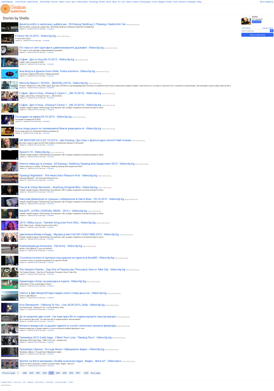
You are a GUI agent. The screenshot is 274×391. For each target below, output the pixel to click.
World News (45, 2)
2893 (51, 373)
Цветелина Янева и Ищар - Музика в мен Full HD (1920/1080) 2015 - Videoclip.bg (69, 234)
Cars (123, 2)
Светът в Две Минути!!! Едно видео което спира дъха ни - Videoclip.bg (63, 293)
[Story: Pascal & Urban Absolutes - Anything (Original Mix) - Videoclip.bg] (9, 190)
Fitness (169, 2)
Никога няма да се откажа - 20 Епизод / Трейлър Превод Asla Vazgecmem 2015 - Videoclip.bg (77, 163)
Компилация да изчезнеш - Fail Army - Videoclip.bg (50, 246)
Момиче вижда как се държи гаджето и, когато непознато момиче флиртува (67, 325)
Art (119, 2)
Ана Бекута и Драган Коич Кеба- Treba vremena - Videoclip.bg (57, 71)
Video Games (82, 2)
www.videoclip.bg (132, 24)
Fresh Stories (20, 2)
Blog (199, 2)
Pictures (54, 2)
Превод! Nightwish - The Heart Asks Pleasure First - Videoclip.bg (58, 175)
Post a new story (257, 35)
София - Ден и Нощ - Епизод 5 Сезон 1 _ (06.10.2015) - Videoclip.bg (60, 93)
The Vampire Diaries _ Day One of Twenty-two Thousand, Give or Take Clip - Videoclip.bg (72, 269)
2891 (38, 373)
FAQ (24, 382)
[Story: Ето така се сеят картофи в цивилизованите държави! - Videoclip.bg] (9, 51)
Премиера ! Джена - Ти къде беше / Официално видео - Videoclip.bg (61, 349)
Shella (36, 29)
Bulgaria (162, 2)
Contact (70, 382)
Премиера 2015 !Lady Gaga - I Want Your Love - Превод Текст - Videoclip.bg (65, 337)
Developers (192, 2)
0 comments (50, 29)
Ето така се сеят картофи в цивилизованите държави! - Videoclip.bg (61, 47)
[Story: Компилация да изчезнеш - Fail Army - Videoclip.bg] (9, 249)
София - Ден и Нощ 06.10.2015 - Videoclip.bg (46, 59)
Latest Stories (32, 2)
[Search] (271, 30)
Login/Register (7, 2)
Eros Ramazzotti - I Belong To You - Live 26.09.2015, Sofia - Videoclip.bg (62, 304)
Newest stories (39, 382)
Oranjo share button (61, 382)
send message (256, 22)
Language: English (267, 28)
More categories (266, 2)
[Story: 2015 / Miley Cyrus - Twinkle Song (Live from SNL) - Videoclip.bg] (9, 226)
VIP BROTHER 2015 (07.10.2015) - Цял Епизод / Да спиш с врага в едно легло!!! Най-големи (75, 140)
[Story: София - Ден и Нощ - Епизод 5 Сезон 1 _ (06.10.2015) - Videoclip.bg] (9, 96)
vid (25, 29)
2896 (71, 373)
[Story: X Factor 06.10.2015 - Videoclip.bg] (7, 39)
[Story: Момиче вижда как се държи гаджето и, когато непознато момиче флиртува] (9, 329)
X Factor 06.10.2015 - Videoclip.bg (35, 35)
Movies (102, 2)
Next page (95, 373)
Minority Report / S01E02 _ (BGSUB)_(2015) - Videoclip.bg (53, 83)
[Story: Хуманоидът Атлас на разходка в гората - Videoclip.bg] (9, 284)
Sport (73, 2)
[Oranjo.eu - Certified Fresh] (13, 13)
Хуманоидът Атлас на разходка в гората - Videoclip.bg (52, 281)
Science (136, 2)
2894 (58, 373)
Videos (61, 2)
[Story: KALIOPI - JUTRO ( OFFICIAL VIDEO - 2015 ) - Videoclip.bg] (9, 214)
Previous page (8, 373)
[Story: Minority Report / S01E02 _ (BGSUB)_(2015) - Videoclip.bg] (9, 85)
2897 (78, 373)
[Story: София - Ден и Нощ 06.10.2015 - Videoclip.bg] (9, 62)
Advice (129, 2)
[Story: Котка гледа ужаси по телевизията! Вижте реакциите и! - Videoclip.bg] (7, 132)
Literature (182, 2)
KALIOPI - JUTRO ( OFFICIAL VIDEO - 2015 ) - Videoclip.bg (53, 210)
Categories (30, 382)
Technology (93, 2)
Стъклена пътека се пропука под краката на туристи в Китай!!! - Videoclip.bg (66, 257)
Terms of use (17, 382)
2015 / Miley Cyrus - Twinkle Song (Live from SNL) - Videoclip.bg (57, 222)
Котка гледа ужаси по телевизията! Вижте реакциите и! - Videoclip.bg (58, 128)
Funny (68, 2)
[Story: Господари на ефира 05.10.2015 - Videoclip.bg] (7, 120)
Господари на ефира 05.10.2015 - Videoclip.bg (43, 116)
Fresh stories (49, 382)
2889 (25, 373)
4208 (86, 373)
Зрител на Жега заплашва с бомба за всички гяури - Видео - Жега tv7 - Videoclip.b (70, 361)
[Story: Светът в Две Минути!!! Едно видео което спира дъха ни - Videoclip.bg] (9, 296)
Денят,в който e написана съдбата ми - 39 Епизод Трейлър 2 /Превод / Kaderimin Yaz (72, 24)
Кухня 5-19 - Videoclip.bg (34, 152)
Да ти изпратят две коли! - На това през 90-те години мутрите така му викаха (67, 316)
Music (114, 2)
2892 (44, 373)
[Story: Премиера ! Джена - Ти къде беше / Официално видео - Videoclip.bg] (9, 352)
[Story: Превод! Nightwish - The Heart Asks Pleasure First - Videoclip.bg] (9, 179)
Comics (155, 2)
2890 (31, 373)
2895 (64, 373)
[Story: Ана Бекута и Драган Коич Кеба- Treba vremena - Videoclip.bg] (9, 74)
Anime (108, 2)
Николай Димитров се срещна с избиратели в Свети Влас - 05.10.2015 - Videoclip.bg (71, 199)
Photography (145, 2)
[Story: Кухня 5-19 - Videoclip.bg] (9, 155)
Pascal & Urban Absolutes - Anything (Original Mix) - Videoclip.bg (58, 187)
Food (175, 2)
